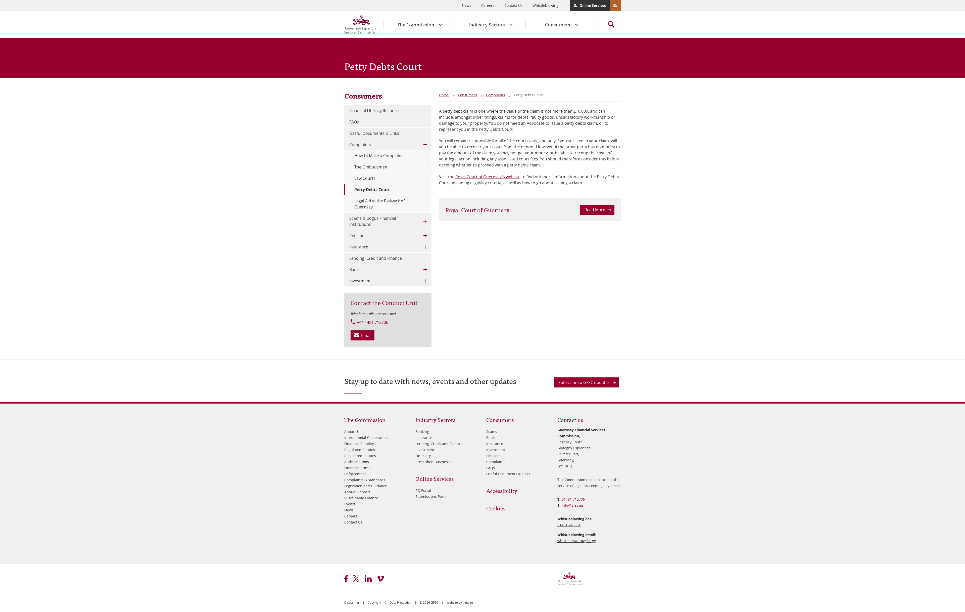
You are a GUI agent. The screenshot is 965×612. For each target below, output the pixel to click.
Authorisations (356, 461)
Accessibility (501, 490)
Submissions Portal (431, 496)
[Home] (361, 24)
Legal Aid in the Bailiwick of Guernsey (379, 204)
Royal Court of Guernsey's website (487, 177)
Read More (595, 209)
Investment (360, 281)
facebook (346, 578)
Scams (491, 431)
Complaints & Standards (364, 479)
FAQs (354, 122)
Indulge (468, 602)
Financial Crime (357, 467)
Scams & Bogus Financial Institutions (372, 221)
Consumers (557, 24)
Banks (355, 269)
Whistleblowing (545, 5)
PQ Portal (423, 490)
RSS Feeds (615, 5)
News (466, 5)
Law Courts (364, 178)
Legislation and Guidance (365, 486)
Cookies (495, 508)
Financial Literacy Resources (376, 110)
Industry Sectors (486, 24)
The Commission (415, 24)
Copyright (374, 602)
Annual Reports (357, 492)
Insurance (358, 247)
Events (349, 504)
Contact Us (513, 5)
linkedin (368, 578)
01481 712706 (573, 499)
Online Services (593, 5)
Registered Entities (360, 455)
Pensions (358, 235)
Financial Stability (359, 443)
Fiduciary (423, 455)
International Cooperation (366, 437)
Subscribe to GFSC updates (584, 382)
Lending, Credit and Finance (375, 258)
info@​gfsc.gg (572, 505)
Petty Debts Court (372, 189)
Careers (487, 5)
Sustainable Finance (361, 498)
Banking (422, 431)
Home (444, 95)
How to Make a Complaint (378, 155)
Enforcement (355, 473)
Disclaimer (351, 602)
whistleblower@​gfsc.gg (576, 540)
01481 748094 (569, 524)
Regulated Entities (359, 449)
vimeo (380, 579)
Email (366, 335)
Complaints (495, 95)
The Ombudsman (370, 167)
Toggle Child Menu (425, 144)
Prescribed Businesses (434, 461)
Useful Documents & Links (374, 133)
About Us (352, 431)
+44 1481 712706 (372, 322)
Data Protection (400, 602)
